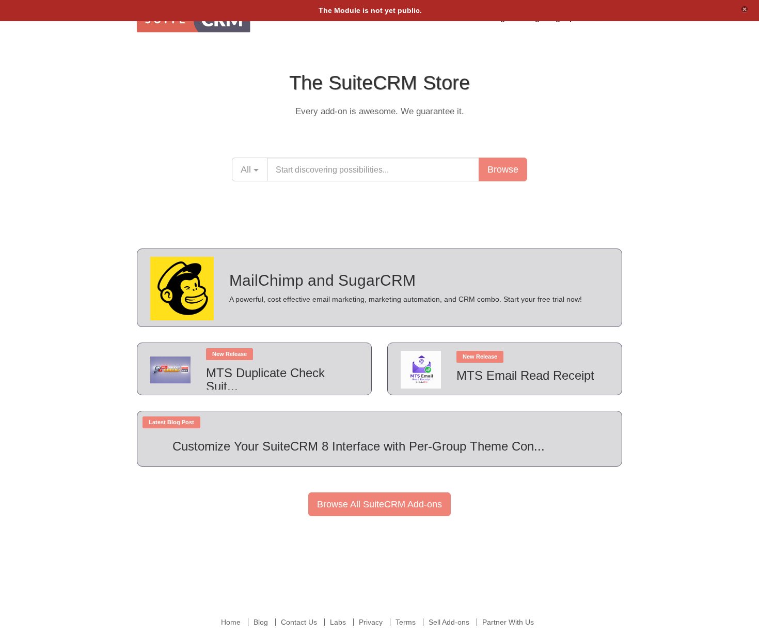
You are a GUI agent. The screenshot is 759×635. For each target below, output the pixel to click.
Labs (338, 622)
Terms (406, 622)
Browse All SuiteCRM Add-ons (379, 504)
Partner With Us (508, 622)
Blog (261, 622)
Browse (502, 169)
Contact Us (299, 622)
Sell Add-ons (449, 622)
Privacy (371, 622)
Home (231, 622)
